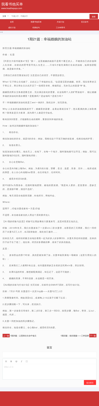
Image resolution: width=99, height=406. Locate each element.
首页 (12, 21)
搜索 (94, 16)
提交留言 (90, 382)
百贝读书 (84, 21)
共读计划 (60, 21)
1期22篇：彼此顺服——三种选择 (75, 335)
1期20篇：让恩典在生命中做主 (23, 335)
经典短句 (36, 27)
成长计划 (11, 27)
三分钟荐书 (60, 27)
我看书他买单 (36, 21)
